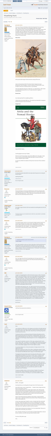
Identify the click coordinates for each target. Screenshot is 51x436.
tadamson (7, 380)
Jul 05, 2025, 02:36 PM (18, 237)
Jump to (31, 427)
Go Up (5, 422)
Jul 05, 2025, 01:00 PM (18, 25)
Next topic (45, 18)
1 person (16, 167)
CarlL (5, 324)
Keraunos (6, 189)
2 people (16, 300)
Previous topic (39, 18)
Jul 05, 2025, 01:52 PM (18, 205)
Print (46, 21)
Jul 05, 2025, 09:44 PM (18, 324)
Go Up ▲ (47, 434)
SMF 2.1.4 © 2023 (5, 434)
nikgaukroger (7, 205)
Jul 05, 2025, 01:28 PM (18, 171)
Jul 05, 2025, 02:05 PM (18, 220)
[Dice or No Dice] (4, 198)
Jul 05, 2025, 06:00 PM (18, 306)
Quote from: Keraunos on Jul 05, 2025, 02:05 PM (25, 239)
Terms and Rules (42, 434)
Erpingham (7, 25)
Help (38, 434)
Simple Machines (10, 434)
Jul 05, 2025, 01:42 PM (18, 188)
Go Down (5, 21)
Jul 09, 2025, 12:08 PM (18, 380)
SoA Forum (7, 4)
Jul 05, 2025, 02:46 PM (18, 256)
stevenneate (7, 171)
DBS (5, 273)
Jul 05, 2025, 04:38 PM (18, 272)
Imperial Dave (7, 306)
